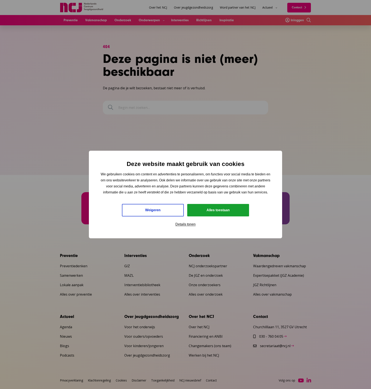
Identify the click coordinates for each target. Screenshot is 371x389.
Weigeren (153, 210)
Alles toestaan (218, 210)
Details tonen (185, 224)
